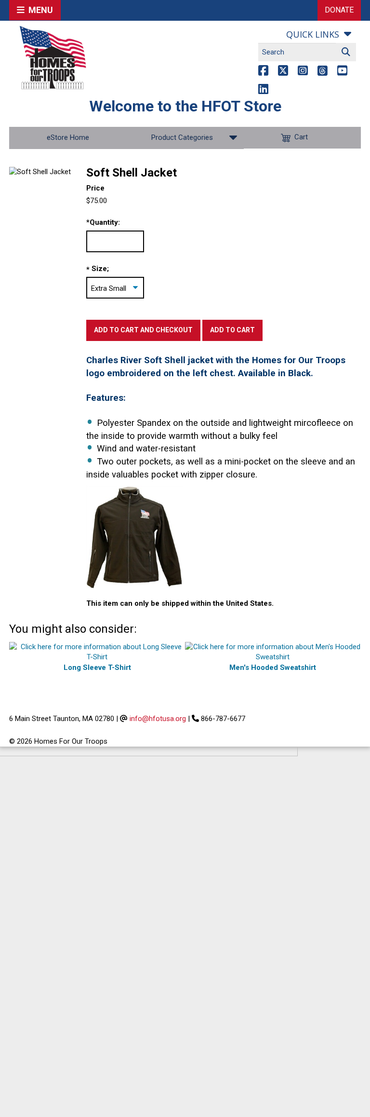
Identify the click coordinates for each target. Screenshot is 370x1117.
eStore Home (68, 137)
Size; (100, 268)
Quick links (312, 34)
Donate (339, 9)
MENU (39, 10)
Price (95, 188)
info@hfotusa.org (158, 718)
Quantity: (103, 222)
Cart (301, 137)
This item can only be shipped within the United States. (180, 603)
